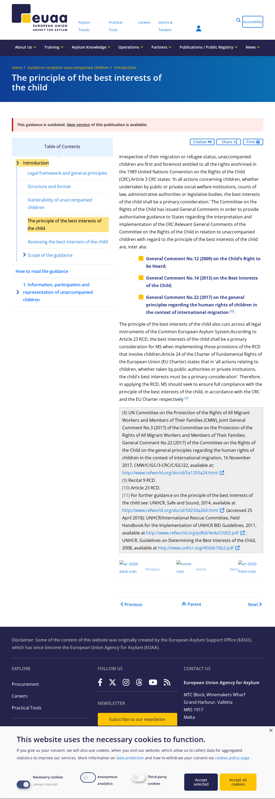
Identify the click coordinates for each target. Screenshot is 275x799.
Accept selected (201, 782)
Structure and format (49, 186)
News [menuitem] (251, 47)
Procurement (25, 684)
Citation (200, 141)
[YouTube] (153, 682)
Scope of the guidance (50, 255)
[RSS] (167, 682)
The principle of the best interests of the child (65, 224)
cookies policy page (232, 757)
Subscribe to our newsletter (137, 719)
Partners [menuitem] (159, 47)
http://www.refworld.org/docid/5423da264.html (170, 510)
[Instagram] (126, 682)
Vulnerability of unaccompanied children (60, 203)
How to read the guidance (42, 271)
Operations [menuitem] (129, 47)
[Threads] (139, 682)
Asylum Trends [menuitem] (84, 26)
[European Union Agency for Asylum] (43, 17)
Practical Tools (26, 708)
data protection (130, 757)
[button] (238, 20)
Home (17, 67)
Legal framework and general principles (67, 173)
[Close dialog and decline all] (271, 729)
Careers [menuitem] (144, 22)
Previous (133, 604)
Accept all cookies (238, 782)
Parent (194, 604)
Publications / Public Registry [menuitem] (207, 47)
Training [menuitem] (52, 47)
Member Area (195, 25)
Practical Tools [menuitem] (115, 26)
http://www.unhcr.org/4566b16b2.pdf (195, 548)
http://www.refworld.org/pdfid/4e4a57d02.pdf (192, 533)
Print (251, 141)
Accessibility (252, 21)
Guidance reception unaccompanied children (68, 67)
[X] (112, 682)
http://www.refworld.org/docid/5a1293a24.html (170, 473)
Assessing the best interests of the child (68, 242)
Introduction (125, 67)
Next (253, 604)
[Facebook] (100, 682)
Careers (20, 696)
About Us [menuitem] (24, 47)
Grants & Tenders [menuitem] (165, 26)
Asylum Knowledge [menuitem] (89, 47)
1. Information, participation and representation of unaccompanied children (58, 292)
